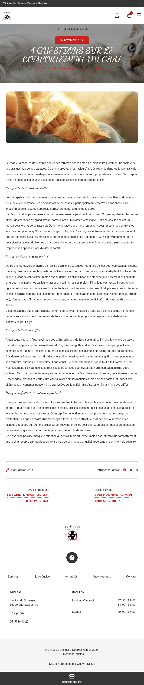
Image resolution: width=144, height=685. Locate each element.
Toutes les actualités (72, 29)
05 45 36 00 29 (19, 621)
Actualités (71, 576)
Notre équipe (42, 576)
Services (13, 576)
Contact (131, 576)
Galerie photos (102, 576)
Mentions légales (73, 653)
